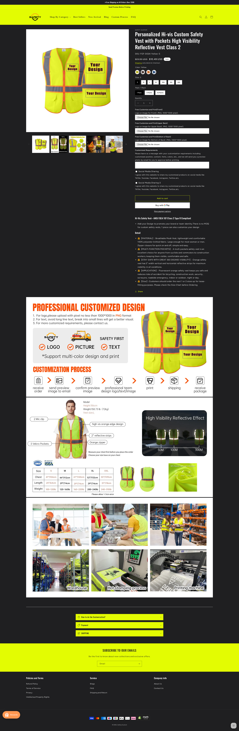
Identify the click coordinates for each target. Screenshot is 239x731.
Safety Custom (122, 725)
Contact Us (159, 688)
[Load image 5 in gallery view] (114, 144)
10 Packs (160, 92)
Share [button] (140, 291)
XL (156, 81)
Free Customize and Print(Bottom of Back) (153, 137)
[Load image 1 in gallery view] (40, 144)
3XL (171, 81)
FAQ (92, 688)
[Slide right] (126, 144)
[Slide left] (29, 144)
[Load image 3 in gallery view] (77, 144)
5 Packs (149, 92)
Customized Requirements (146, 150)
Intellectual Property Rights (38, 697)
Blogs (92, 684)
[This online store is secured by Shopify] (143, 718)
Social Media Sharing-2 (149, 183)
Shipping (138, 63)
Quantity (138, 98)
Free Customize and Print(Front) (149, 110)
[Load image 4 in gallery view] (95, 144)
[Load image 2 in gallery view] (59, 144)
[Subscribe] (139, 664)
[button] (60, 17)
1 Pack (139, 92)
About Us (158, 684)
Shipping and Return (98, 693)
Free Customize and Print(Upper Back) (151, 123)
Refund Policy (32, 684)
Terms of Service (33, 688)
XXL (163, 81)
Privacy (29, 693)
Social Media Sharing (148, 171)
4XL (178, 81)
